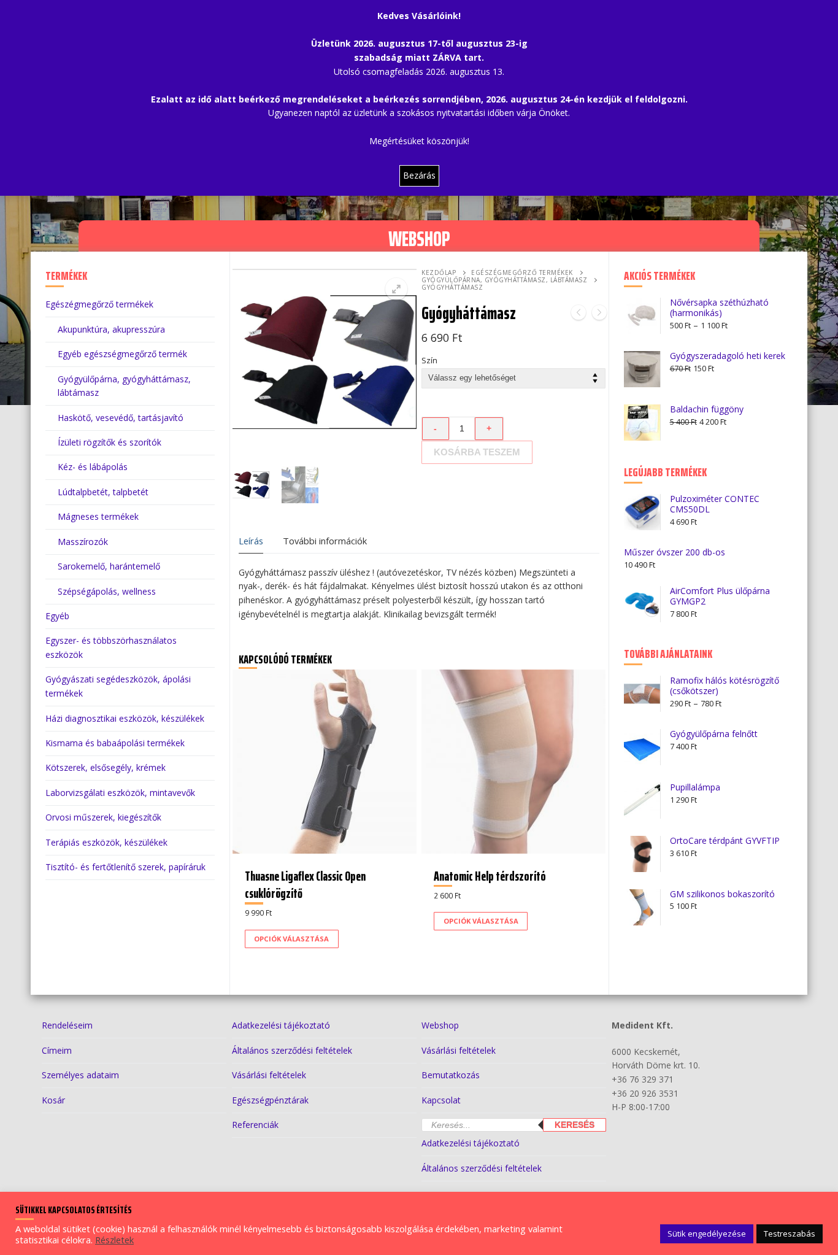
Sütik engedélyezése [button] (706, 1233)
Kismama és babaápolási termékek (115, 743)
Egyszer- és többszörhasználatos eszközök (111, 647)
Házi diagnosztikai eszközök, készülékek (124, 718)
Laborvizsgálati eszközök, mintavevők (120, 792)
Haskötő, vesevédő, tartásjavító (120, 417)
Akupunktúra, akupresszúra (111, 329)
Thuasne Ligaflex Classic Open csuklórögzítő (305, 884)
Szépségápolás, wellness (107, 591)
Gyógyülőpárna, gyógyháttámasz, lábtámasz (504, 280)
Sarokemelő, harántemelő (109, 566)
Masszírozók (83, 541)
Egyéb (57, 616)
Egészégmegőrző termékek (522, 272)
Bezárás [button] (419, 175)
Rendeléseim (67, 1025)
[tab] (251, 541)
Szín (429, 360)
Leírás (251, 541)
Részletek (114, 1240)
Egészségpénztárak (270, 1100)
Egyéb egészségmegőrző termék (122, 354)
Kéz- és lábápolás (93, 467)
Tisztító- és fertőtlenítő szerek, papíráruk (125, 867)
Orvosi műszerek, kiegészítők (103, 817)
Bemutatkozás (450, 1075)
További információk (325, 541)
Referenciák (255, 1124)
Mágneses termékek (98, 516)
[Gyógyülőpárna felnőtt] (599, 314)
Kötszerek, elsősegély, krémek (105, 767)
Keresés (574, 1125)
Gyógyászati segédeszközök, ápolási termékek (118, 686)
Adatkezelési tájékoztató (281, 1025)
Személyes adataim (80, 1075)
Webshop (440, 1025)
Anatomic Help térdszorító (490, 876)
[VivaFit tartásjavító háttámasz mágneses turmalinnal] (578, 314)
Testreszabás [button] (789, 1233)
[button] (396, 289)
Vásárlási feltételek (269, 1075)
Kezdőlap (438, 272)
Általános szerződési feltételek (292, 1050)
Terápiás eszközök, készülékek (106, 842)
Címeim (57, 1050)
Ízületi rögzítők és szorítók (109, 442)
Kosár (53, 1100)
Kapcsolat (441, 1100)
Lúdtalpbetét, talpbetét (103, 492)
